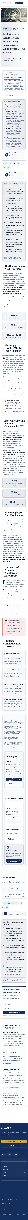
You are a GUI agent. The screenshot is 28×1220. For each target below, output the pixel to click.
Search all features (5, 1203)
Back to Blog (9, 95)
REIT (16, 1199)
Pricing (15, 1154)
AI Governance (15, 1187)
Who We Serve (7, 1163)
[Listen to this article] (6, 155)
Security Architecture (6, 1187)
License (16, 1216)
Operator (10, 1199)
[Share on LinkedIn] (10, 163)
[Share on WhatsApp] (4, 167)
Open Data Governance (6, 1191)
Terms (11, 1216)
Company (5, 1175)
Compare (5, 1166)
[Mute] (21, 155)
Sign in (2, 1199)
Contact (9, 1154)
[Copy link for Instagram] (22, 163)
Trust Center (19, 1183)
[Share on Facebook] (18, 163)
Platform (6, 1160)
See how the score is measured (13, 784)
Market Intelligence (11, 839)
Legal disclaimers (5, 1209)
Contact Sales (15, 1145)
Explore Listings (13, 818)
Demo (3, 1154)
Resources (6, 1169)
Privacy (7, 1216)
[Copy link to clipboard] (6, 163)
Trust (20, 1216)
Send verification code (15, 1012)
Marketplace (7, 1172)
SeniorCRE (6, 1128)
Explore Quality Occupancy (12, 779)
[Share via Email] (8, 167)
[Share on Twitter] (14, 163)
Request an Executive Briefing (12, 860)
